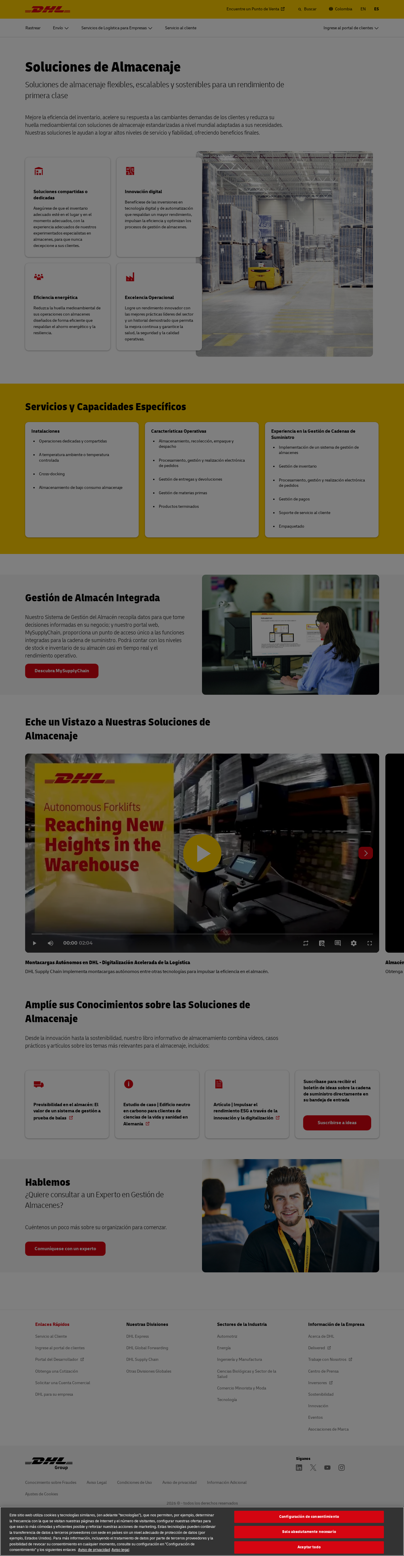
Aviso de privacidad (94, 1549)
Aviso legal (120, 1549)
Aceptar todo (309, 1547)
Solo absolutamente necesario (309, 1531)
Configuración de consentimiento (309, 1516)
